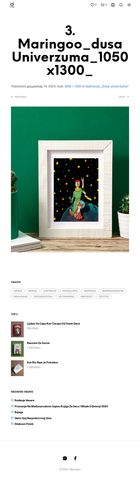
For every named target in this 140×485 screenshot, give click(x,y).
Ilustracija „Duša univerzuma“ (107, 86)
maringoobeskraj (113, 291)
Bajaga (19, 412)
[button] (93, 5)
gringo (32, 291)
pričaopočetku (43, 296)
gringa (17, 291)
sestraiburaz (66, 296)
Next (122, 97)
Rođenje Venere (24, 400)
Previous (20, 97)
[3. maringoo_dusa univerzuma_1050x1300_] (70, 179)
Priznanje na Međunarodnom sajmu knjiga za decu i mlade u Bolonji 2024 (61, 406)
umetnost (86, 296)
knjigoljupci (70, 291)
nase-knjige (20, 296)
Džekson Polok (24, 423)
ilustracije (49, 291)
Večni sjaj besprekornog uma (33, 418)
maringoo (90, 291)
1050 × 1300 (73, 86)
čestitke (104, 296)
